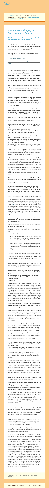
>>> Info (13, 204)
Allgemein (21, 15)
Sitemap (28, 485)
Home (16, 15)
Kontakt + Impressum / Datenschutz (16, 485)
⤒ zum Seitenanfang (36, 485)
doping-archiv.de (24, 475)
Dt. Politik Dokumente (21, 17)
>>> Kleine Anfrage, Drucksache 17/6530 (17, 58)
